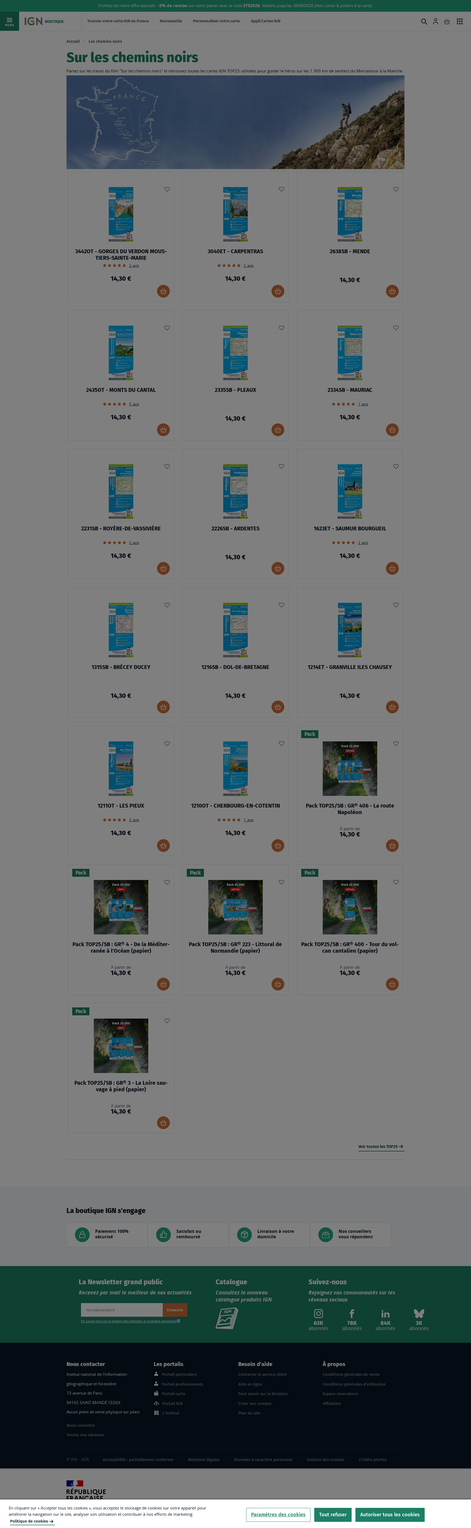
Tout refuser (333, 1515)
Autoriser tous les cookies (390, 1515)
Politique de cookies (29, 1521)
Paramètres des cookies (278, 1515)
